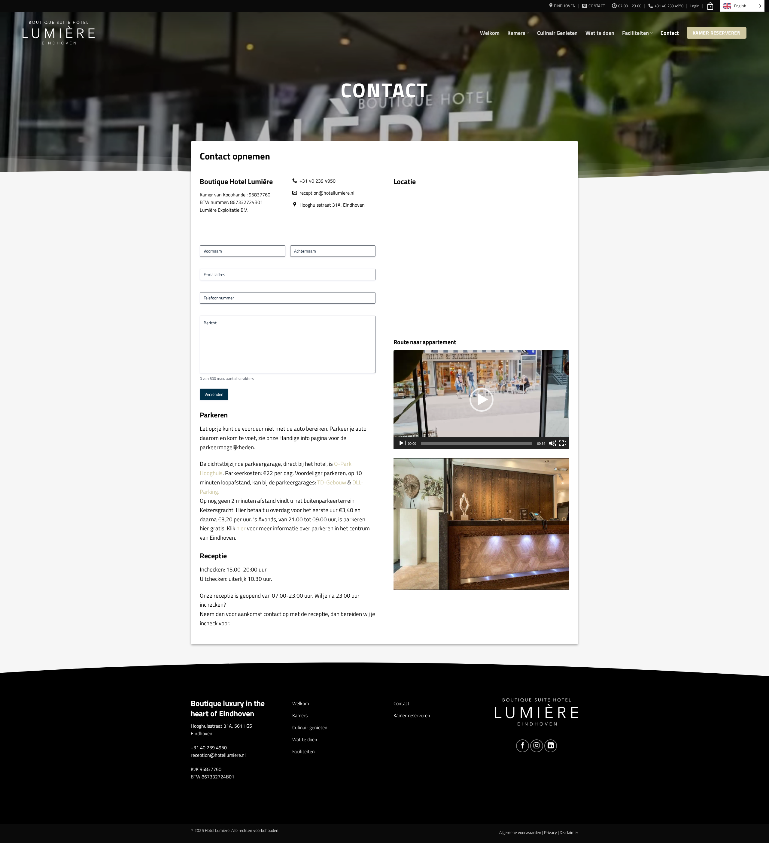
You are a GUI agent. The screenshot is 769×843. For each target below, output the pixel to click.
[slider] (476, 443)
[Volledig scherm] (562, 443)
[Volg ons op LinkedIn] (550, 745)
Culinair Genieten (557, 33)
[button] (694, 5)
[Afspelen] (402, 443)
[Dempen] (552, 443)
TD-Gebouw (331, 482)
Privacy (550, 832)
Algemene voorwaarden (520, 832)
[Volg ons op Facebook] (522, 745)
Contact (670, 33)
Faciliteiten (635, 33)
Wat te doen (599, 33)
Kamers (516, 33)
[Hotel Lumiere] (59, 33)
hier (241, 528)
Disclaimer (569, 832)
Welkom (490, 33)
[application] (481, 399)
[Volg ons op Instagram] (536, 745)
